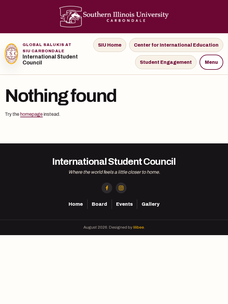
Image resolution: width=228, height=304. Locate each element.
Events (124, 204)
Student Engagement (166, 62)
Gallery (150, 204)
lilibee (138, 227)
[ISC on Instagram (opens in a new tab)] (121, 188)
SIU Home (109, 45)
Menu (211, 62)
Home (76, 204)
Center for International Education (176, 45)
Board (99, 204)
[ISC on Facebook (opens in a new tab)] (107, 188)
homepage (31, 114)
